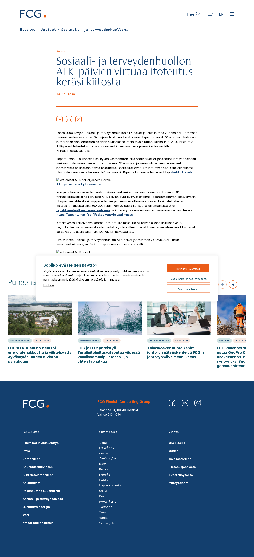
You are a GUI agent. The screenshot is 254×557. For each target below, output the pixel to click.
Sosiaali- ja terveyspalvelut (43, 499)
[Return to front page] (33, 17)
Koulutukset (32, 483)
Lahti (104, 479)
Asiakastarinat (180, 459)
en (221, 14)
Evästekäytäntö (181, 475)
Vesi (26, 515)
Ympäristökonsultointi (39, 523)
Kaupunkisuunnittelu (38, 467)
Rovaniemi (107, 501)
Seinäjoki (107, 523)
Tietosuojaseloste (182, 467)
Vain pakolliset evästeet (189, 279)
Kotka (104, 469)
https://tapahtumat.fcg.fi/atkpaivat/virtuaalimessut (95, 214)
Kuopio (104, 474)
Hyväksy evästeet (188, 269)
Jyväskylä (107, 458)
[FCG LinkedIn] (185, 405)
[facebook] (59, 121)
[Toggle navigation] (232, 14)
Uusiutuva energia (36, 507)
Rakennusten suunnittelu (41, 491)
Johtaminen (31, 459)
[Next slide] (233, 284)
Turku (104, 512)
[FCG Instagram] (197, 405)
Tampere (105, 506)
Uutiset (174, 451)
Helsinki (106, 447)
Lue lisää (48, 285)
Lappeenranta (110, 485)
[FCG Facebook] (172, 405)
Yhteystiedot (179, 483)
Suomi (102, 443)
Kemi (103, 463)
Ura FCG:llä (177, 443)
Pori (103, 496)
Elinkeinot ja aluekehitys (41, 443)
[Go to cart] (210, 14)
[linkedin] (69, 121)
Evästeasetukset (188, 289)
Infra (26, 451)
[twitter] (78, 121)
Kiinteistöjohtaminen (38, 475)
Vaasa (104, 517)
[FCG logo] (36, 406)
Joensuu (105, 453)
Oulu (103, 490)
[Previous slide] (222, 284)
